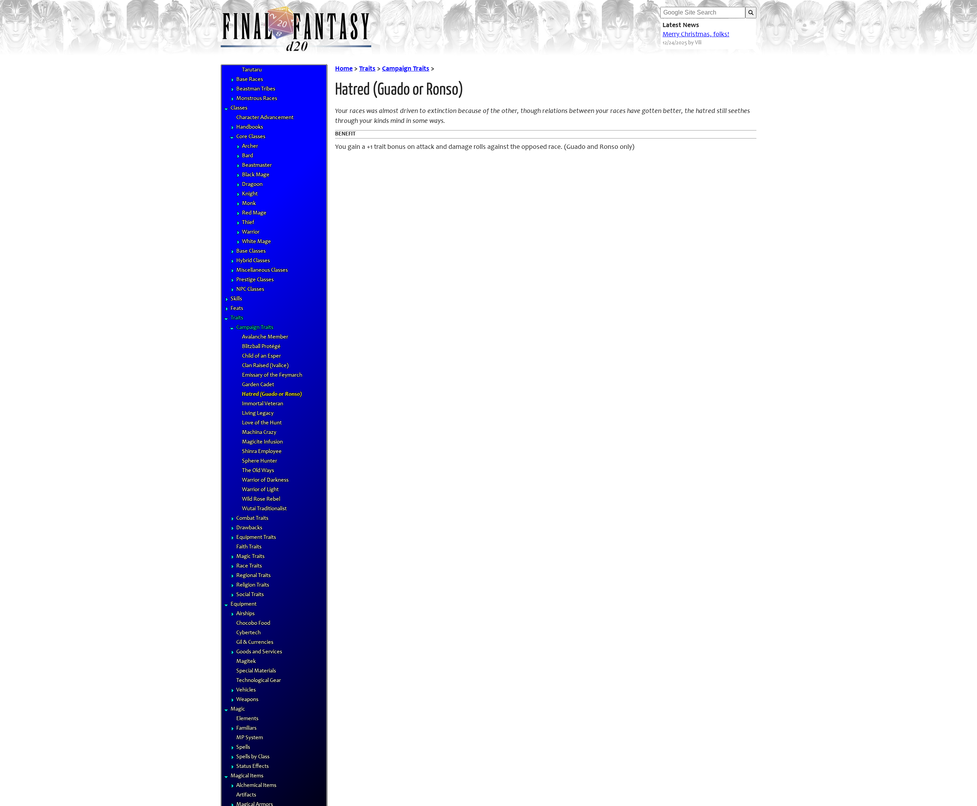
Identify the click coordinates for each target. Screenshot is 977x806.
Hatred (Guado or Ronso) (272, 394)
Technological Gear (258, 680)
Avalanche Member (265, 337)
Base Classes (251, 251)
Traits (237, 318)
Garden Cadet (258, 385)
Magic (238, 709)
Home (344, 69)
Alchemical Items (256, 785)
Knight (250, 194)
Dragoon (252, 184)
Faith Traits (248, 547)
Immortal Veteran (262, 404)
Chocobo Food (253, 623)
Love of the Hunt (262, 423)
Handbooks (249, 127)
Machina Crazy (259, 432)
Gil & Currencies (254, 642)
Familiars (246, 728)
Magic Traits (250, 556)
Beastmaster (257, 165)
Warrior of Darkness (265, 480)
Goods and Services (259, 652)
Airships (245, 614)
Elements (247, 719)
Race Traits (249, 566)
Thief (248, 223)
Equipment (243, 604)
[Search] (750, 12)
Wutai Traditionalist (264, 509)
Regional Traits (253, 576)
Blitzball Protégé (261, 347)
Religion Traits (252, 585)
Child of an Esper (261, 356)
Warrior (251, 232)
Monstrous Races (256, 99)
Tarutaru (252, 70)
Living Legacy (258, 413)
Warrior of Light (260, 490)
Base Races (249, 79)
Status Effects (252, 766)
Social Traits (250, 595)
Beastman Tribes (255, 89)
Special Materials (256, 671)
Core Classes (250, 137)
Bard (247, 156)
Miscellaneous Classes (262, 270)
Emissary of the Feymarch (272, 375)
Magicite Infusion (262, 442)
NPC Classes (250, 289)
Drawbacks (249, 528)
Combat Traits (252, 518)
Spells (243, 747)
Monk (249, 203)
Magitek (246, 661)
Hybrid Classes (253, 261)
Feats (237, 308)
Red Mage (254, 213)
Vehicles (246, 690)
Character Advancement (264, 118)
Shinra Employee (262, 452)
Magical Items (247, 776)
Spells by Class (252, 757)
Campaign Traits (254, 327)
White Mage (256, 242)
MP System (249, 738)
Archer (250, 146)
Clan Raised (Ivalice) (265, 366)
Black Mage (255, 175)
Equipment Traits (256, 537)
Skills (236, 299)
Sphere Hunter (259, 461)
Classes (239, 108)
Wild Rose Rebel (261, 499)
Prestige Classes (255, 280)
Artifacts (246, 795)
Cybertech (248, 633)
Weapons (247, 700)
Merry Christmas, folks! (696, 34)
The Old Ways (258, 471)
